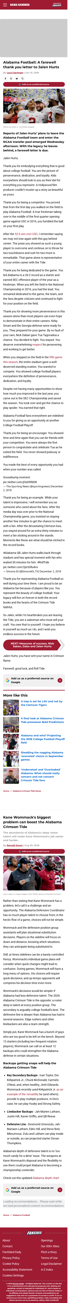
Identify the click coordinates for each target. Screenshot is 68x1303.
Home (6, 791)
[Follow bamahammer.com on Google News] (60, 680)
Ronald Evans (14, 845)
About (6, 1240)
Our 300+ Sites (50, 1246)
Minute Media (18, 1284)
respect (37, 344)
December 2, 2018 (50, 571)
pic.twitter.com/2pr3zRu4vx (20, 567)
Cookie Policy (11, 1263)
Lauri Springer (15, 72)
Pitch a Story (49, 1252)
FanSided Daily (12, 1252)
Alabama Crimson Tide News (27, 791)
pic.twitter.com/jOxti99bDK (20, 482)
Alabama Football (21, 1215)
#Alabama (9, 552)
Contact (7, 1246)
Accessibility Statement (17, 1269)
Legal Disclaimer (51, 1263)
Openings (47, 1240)
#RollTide (43, 562)
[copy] (22, 78)
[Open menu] (5, 5)
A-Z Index (47, 1269)
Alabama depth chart (46, 1178)
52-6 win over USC (26, 234)
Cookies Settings (13, 1275)
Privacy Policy (11, 1258)
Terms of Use (49, 1258)
